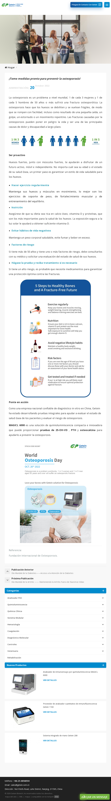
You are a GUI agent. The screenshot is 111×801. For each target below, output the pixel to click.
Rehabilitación (14, 657)
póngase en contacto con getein (84, 5)
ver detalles (50, 680)
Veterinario (12, 651)
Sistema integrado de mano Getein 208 (60, 735)
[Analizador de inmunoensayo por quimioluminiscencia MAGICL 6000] (24, 683)
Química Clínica (14, 611)
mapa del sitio (11, 796)
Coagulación (13, 631)
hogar (11, 67)
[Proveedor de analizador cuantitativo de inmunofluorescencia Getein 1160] (24, 715)
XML (21, 796)
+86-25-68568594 (22, 781)
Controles (12, 644)
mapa (27, 796)
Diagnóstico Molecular (18, 637)
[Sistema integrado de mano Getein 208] (24, 747)
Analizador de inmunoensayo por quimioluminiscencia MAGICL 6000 (70, 673)
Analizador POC (14, 598)
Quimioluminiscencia (17, 604)
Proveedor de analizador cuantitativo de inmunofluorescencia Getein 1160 (70, 705)
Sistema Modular (15, 618)
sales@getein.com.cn (20, 785)
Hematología (13, 624)
